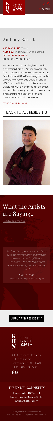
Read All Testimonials (14, 220)
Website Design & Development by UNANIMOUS (26, 414)
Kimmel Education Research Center (26, 397)
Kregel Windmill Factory (26, 400)
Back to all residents (26, 112)
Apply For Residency (26, 318)
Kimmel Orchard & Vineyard (26, 393)
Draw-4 (22, 103)
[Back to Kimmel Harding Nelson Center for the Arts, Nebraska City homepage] (14, 12)
